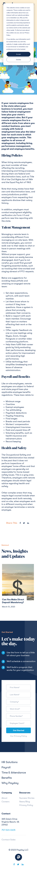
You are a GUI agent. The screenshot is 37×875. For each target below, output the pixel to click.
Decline (18, 59)
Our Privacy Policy (18, 736)
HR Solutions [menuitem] (10, 762)
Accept (18, 54)
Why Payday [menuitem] (10, 783)
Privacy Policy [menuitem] (26, 805)
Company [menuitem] (7, 792)
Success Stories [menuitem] (26, 798)
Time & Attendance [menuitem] (14, 772)
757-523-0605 (8, 830)
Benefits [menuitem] (7, 777)
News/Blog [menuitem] (24, 801)
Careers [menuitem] (5, 801)
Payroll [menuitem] (6, 767)
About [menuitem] (4, 798)
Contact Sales (9, 839)
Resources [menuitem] (24, 792)
